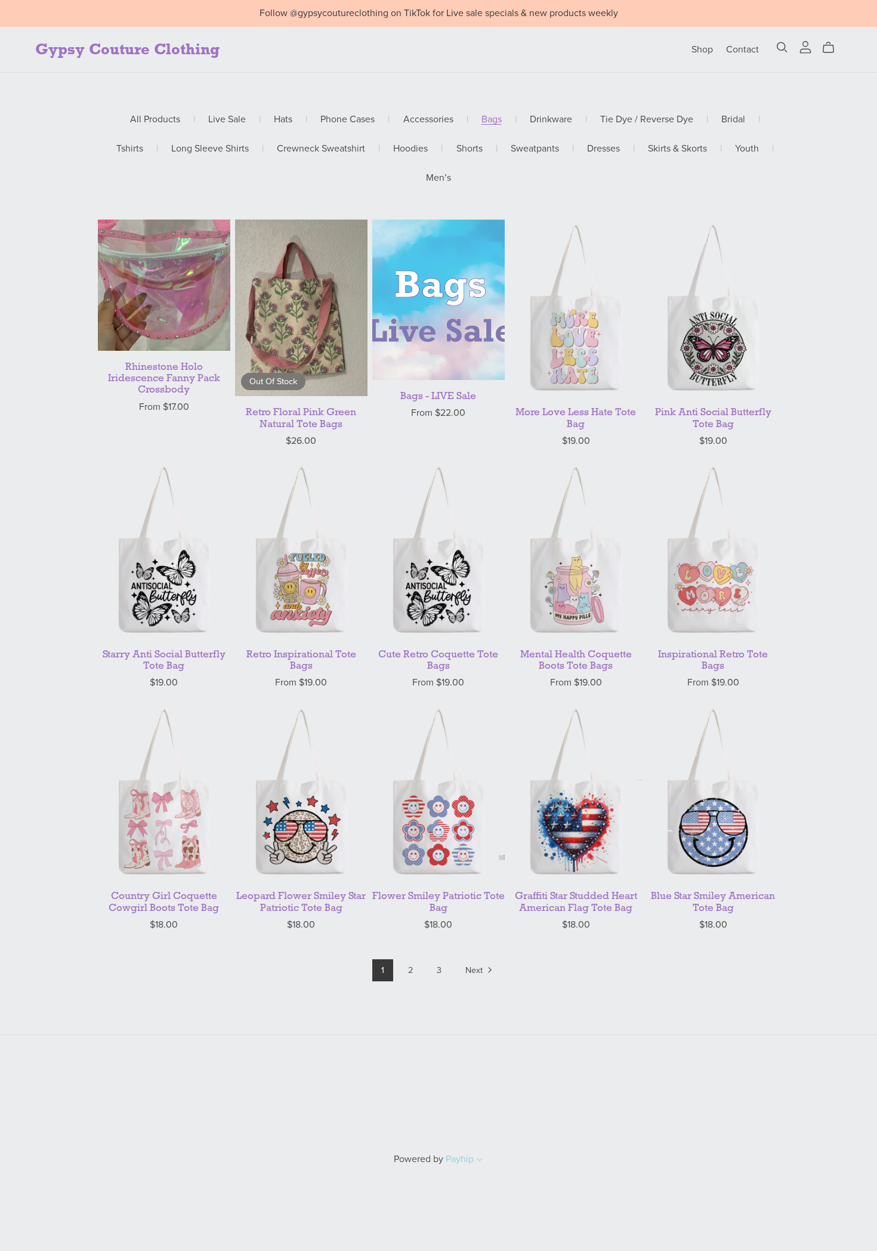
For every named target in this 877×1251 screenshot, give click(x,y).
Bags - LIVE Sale (438, 396)
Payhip (460, 1159)
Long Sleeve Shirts (210, 149)
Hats (283, 119)
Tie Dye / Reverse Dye (646, 119)
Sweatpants (535, 149)
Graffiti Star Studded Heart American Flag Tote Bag (576, 901)
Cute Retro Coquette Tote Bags (438, 660)
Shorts (469, 149)
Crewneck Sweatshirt (321, 149)
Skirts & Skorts (677, 149)
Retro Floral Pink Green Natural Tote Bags (301, 418)
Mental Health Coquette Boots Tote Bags (576, 660)
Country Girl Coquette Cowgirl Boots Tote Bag (164, 901)
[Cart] (833, 48)
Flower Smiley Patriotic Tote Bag (438, 901)
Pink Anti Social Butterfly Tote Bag (713, 418)
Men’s (438, 178)
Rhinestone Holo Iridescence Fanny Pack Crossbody (164, 378)
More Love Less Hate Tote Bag (575, 418)
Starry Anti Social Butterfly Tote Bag (164, 660)
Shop (702, 49)
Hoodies (410, 149)
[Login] (805, 46)
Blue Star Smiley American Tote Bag (713, 901)
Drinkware (551, 119)
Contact (742, 49)
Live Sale (227, 119)
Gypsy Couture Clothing (127, 48)
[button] (479, 1161)
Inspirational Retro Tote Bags (713, 660)
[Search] (782, 47)
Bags (491, 119)
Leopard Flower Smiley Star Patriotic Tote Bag (301, 901)
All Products (155, 119)
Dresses (603, 149)
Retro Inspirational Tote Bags (301, 660)
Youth (747, 149)
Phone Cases (347, 119)
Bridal (733, 119)
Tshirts (129, 149)
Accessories (428, 119)
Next (475, 970)
